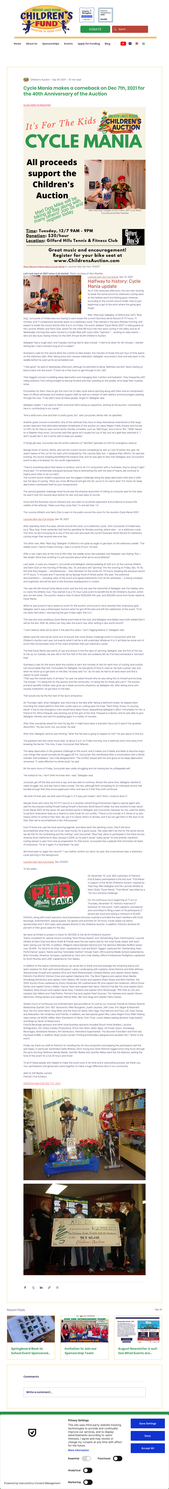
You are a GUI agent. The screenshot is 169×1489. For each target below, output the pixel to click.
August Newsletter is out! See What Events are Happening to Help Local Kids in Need (137, 1351)
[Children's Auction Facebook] (130, 43)
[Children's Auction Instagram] (137, 43)
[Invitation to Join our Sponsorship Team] (84, 1329)
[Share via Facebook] (25, 1287)
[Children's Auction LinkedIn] (143, 43)
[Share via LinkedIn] (41, 1287)
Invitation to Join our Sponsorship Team (81, 1351)
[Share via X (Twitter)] (33, 1287)
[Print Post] (57, 1287)
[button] (32, 44)
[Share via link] (49, 1287)
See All (158, 1309)
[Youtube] (123, 43)
